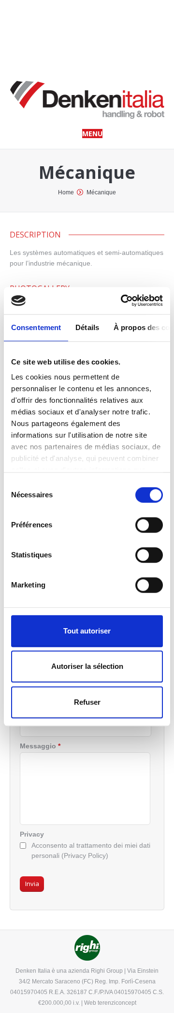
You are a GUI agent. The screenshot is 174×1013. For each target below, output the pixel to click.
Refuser (87, 702)
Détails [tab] (87, 327)
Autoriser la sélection (87, 666)
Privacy (32, 834)
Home (66, 192)
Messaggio (40, 746)
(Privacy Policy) (84, 855)
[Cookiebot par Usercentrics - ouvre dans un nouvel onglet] (123, 300)
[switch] (149, 525)
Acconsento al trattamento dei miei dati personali (90, 850)
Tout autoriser (87, 631)
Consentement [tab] (36, 327)
